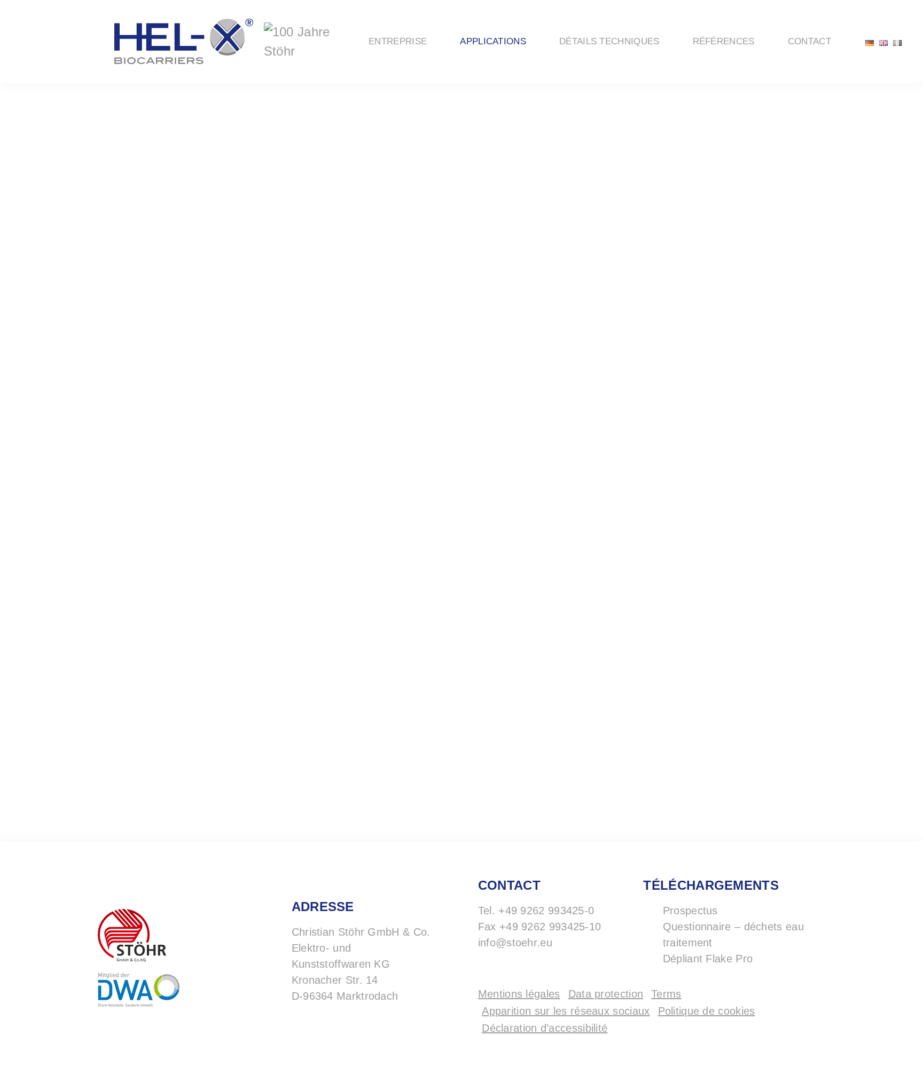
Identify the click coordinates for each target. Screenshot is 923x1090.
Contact (809, 41)
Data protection (606, 994)
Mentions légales (519, 994)
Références (724, 41)
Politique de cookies (706, 1011)
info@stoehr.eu (515, 942)
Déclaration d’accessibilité (544, 1028)
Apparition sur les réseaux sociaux (566, 1011)
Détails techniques (609, 41)
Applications (493, 41)
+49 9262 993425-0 (546, 910)
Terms (666, 994)
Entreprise (398, 41)
